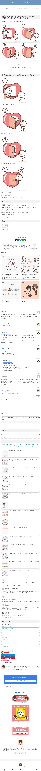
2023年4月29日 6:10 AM (6, 391)
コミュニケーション (9, 21)
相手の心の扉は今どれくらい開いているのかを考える (21, 67)
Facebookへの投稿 (5, 217)
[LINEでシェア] (23, 240)
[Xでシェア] (16, 240)
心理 (18, 21)
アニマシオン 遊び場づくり (6, 632)
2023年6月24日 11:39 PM (5, 334)
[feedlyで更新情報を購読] (25, 753)
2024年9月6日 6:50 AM (6, 325)
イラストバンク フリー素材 (6, 630)
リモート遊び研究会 (5, 635)
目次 (19, 64)
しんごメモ (13, 69)
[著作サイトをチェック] (14, 753)
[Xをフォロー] (16, 753)
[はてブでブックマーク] (20, 240)
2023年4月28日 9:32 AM (5, 377)
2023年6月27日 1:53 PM (7, 362)
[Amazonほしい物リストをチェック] (23, 753)
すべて (3, 21)
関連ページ (13, 70)
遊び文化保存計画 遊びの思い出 (7, 628)
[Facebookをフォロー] (18, 753)
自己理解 (22, 21)
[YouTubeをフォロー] (21, 753)
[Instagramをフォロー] (19, 753)
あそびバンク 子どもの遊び (6, 626)
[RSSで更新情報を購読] (26, 753)
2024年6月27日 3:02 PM (5, 313)
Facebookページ (5, 646)
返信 (38, 320)
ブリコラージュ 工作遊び (6, 641)
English (3, 639)
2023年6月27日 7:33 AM (6, 349)
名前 (2, 413)
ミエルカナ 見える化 (5, 637)
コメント (3, 401)
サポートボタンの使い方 (20, 692)
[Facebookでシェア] (18, 240)
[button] (38, 12)
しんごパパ (4, 323)
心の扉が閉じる (17, 204)
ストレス (15, 21)
